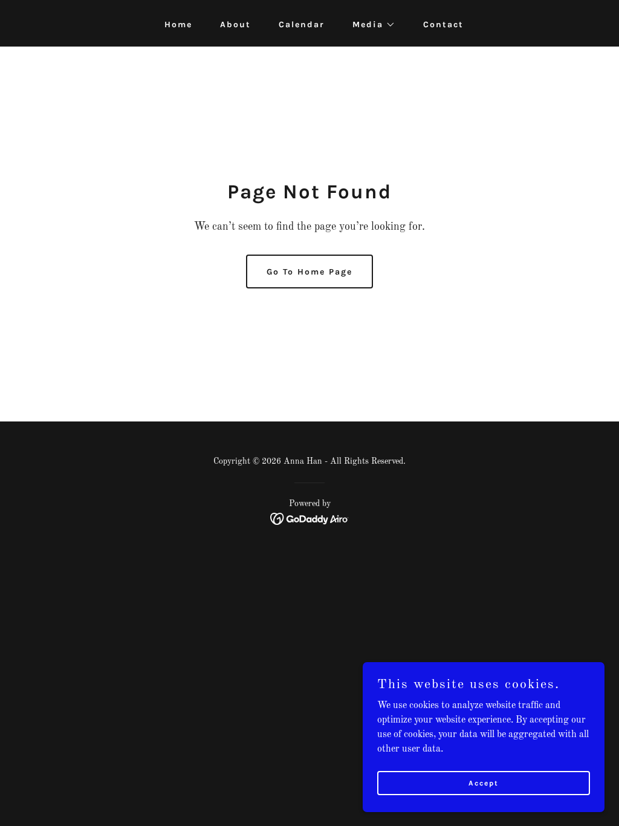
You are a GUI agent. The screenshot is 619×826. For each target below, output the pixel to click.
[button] (369, 25)
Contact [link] (443, 24)
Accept (483, 782)
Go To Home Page (309, 272)
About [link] (235, 24)
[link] (309, 519)
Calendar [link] (302, 24)
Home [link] (178, 24)
